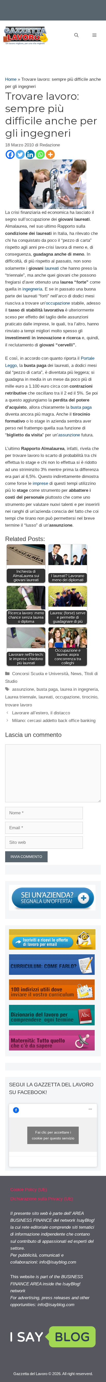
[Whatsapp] (40, 154)
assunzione (69, 435)
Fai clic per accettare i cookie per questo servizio (53, 1135)
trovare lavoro (18, 705)
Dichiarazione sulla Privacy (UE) (41, 1198)
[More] (50, 154)
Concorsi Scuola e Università (40, 673)
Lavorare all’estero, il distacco (41, 712)
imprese (40, 483)
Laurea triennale (20, 697)
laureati (52, 268)
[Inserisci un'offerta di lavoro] (52, 909)
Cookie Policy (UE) (28, 1189)
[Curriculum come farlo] (52, 973)
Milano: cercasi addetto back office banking (53, 720)
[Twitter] (20, 154)
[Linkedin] (30, 154)
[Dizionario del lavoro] (52, 1024)
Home (10, 79)
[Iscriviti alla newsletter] (52, 948)
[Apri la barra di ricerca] (76, 35)
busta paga (81, 407)
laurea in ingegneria (79, 689)
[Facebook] (10, 154)
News (76, 673)
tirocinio (89, 697)
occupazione (58, 303)
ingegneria (32, 289)
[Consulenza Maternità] (52, 1049)
